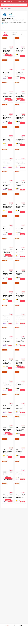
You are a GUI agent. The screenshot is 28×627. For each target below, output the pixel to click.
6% (23, 69)
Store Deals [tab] (5, 33)
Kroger (9, 8)
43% (11, 381)
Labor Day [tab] (22, 33)
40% (11, 492)
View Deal (8, 54)
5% (10, 113)
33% (23, 136)
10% (11, 180)
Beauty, (10, 14)
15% (11, 47)
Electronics (11, 16)
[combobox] (14, 5)
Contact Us (9, 1)
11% (23, 336)
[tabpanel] (14, 270)
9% (10, 403)
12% (23, 158)
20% (23, 91)
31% (23, 203)
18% (23, 403)
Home (5, 8)
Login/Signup (21, 1)
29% (11, 225)
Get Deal (22, 56)
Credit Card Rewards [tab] (14, 33)
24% (23, 247)
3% (10, 247)
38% (23, 225)
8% (23, 292)
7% (10, 91)
